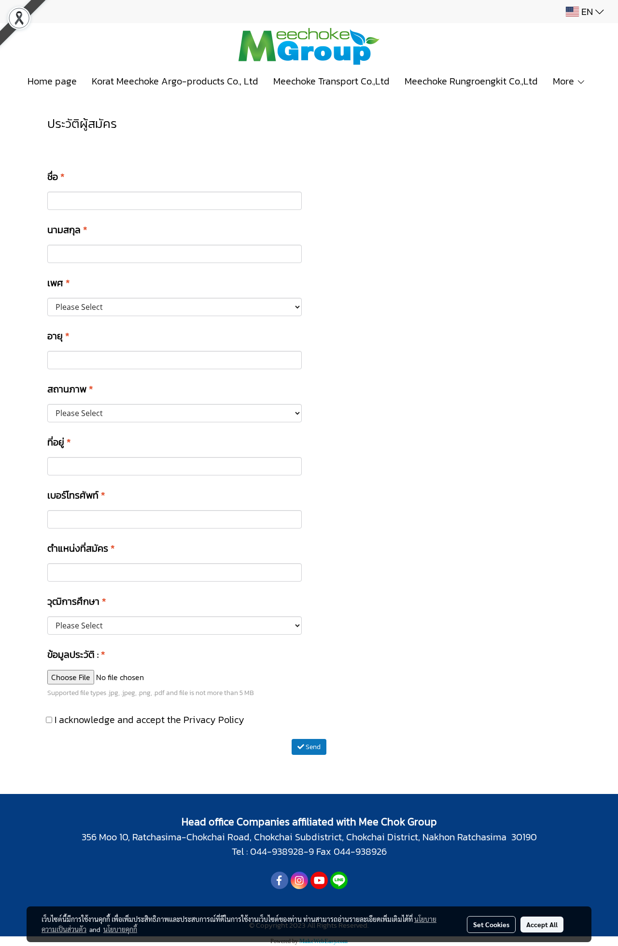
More (564, 81)
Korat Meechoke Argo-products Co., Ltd (175, 81)
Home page (52, 81)
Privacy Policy (213, 719)
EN (587, 11)
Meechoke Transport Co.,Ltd (331, 81)
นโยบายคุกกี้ (120, 929)
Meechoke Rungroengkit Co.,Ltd (471, 81)
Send (312, 747)
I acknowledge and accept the (148, 719)
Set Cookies (491, 924)
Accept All (542, 924)
